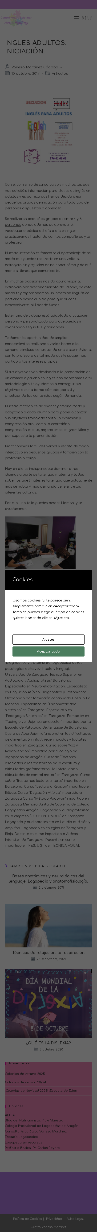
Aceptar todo (48, 651)
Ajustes (48, 639)
